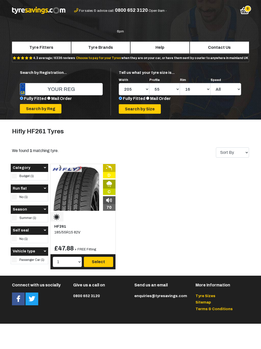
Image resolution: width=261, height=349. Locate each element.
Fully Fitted (35, 98)
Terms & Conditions (214, 309)
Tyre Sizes (205, 296)
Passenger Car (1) (31, 260)
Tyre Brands (100, 47)
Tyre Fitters (41, 47)
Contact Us (219, 47)
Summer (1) (27, 218)
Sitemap (203, 302)
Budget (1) (26, 176)
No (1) (23, 197)
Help (159, 47)
